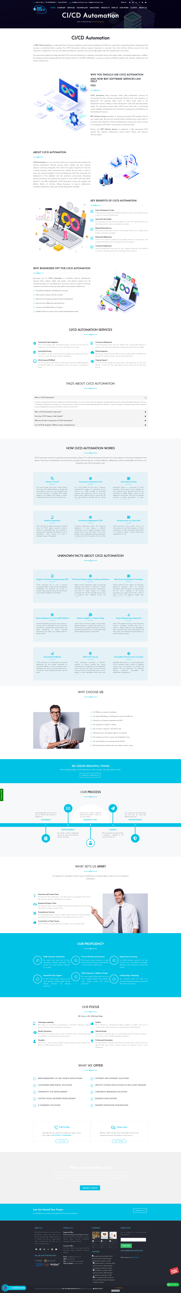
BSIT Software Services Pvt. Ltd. (71, 1288)
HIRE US (115, 8)
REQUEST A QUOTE (90, 1188)
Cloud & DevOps (87, 22)
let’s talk (62, 1141)
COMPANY (61, 8)
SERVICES (71, 8)
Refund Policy (135, 1257)
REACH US (143, 8)
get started (119, 1141)
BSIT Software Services (43, 45)
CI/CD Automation (98, 22)
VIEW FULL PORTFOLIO (90, 775)
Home (53, 8)
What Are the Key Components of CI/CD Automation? (54, 420)
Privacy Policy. (98, 1288)
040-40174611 (62, 2)
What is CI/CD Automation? (44, 397)
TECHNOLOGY (82, 8)
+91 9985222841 (50, 2)
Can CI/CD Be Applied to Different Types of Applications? (55, 425)
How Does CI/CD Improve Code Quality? (49, 416)
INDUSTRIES (94, 8)
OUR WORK (124, 8)
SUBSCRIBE (126, 1246)
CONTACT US (140, 1210)
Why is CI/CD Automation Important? (48, 412)
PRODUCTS (105, 8)
